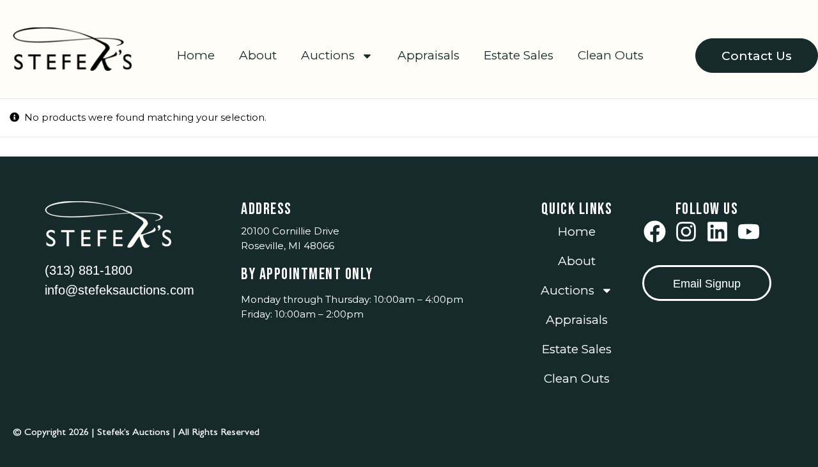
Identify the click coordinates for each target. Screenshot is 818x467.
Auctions (328, 55)
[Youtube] (748, 231)
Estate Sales (518, 55)
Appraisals (428, 55)
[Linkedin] (717, 231)
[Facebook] (654, 231)
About (258, 55)
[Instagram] (686, 231)
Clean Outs (611, 55)
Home (196, 55)
